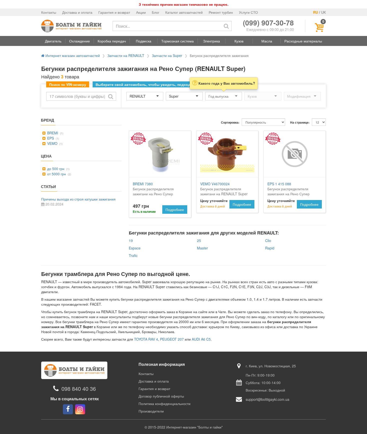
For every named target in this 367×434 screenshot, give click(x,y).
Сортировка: (230, 122)
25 (199, 240)
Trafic (133, 255)
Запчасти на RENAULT (125, 55)
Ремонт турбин (221, 12)
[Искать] (226, 26)
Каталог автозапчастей (184, 12)
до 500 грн (55, 168)
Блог (155, 12)
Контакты (48, 12)
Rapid (269, 247)
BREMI (52, 132)
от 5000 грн (56, 173)
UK (323, 12)
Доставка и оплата (77, 12)
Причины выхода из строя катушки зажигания (78, 199)
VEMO (51, 143)
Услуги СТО (248, 12)
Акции (141, 12)
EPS (50, 138)
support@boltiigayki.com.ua (267, 399)
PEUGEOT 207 (172, 339)
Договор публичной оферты (161, 396)
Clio (268, 240)
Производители (151, 411)
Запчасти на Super (167, 55)
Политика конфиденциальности (164, 403)
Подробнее (175, 209)
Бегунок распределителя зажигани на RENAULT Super (224, 188)
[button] (53, 41)
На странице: (300, 122)
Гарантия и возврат (114, 12)
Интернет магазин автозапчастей (72, 55)
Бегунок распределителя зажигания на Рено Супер (288, 188)
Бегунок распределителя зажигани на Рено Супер (153, 188)
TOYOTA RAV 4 (146, 339)
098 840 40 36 (78, 388)
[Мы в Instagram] (80, 409)
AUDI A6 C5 (201, 339)
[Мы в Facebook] (68, 409)
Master (202, 247)
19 (131, 240)
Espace (135, 247)
